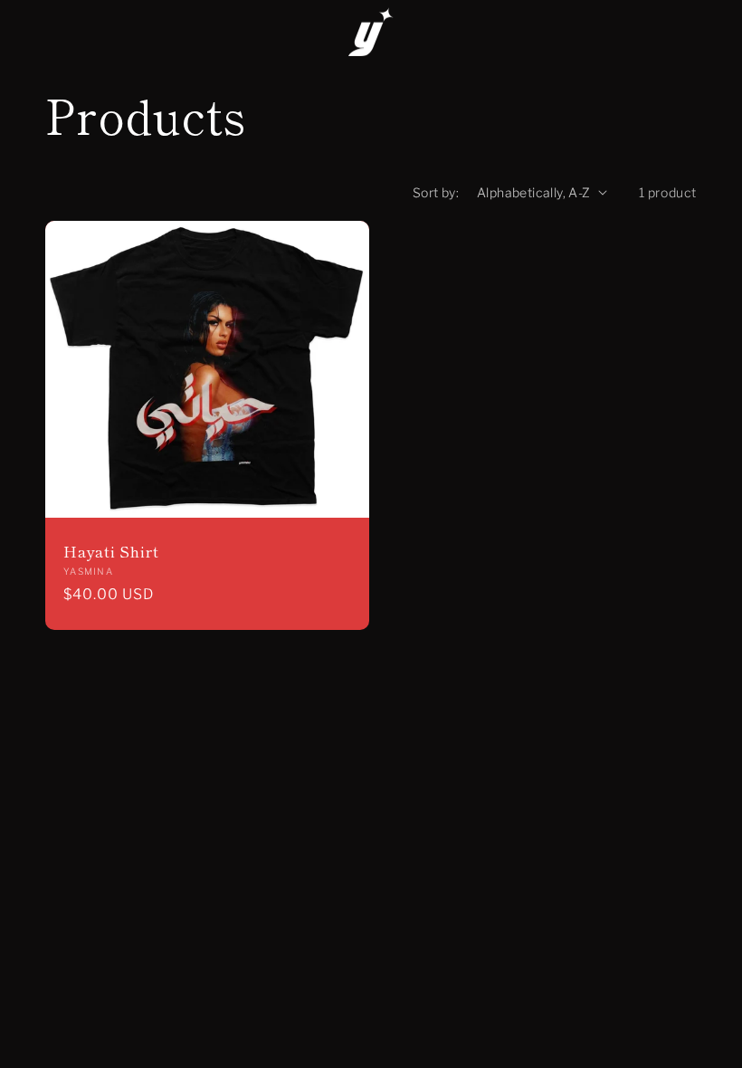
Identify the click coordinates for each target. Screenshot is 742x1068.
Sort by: (436, 192)
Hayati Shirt (110, 551)
